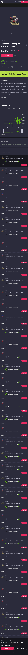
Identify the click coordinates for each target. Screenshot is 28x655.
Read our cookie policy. (6, 645)
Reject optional (20, 648)
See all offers (23, 152)
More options (13, 652)
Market (19, 1)
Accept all (7, 648)
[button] (15, 55)
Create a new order (21, 141)
